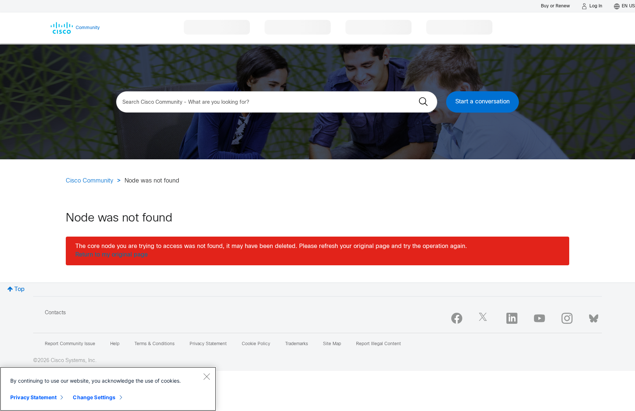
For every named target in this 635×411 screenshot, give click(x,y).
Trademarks (296, 344)
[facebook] (456, 318)
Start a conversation (482, 101)
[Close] (206, 376)
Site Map (332, 344)
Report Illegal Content (378, 344)
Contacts (55, 313)
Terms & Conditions (154, 344)
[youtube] (539, 318)
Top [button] (19, 289)
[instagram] (567, 318)
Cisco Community (89, 181)
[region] (108, 389)
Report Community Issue (70, 344)
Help (114, 344)
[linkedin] (511, 318)
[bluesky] (593, 317)
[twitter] (484, 318)
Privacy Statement (33, 397)
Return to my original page (111, 255)
